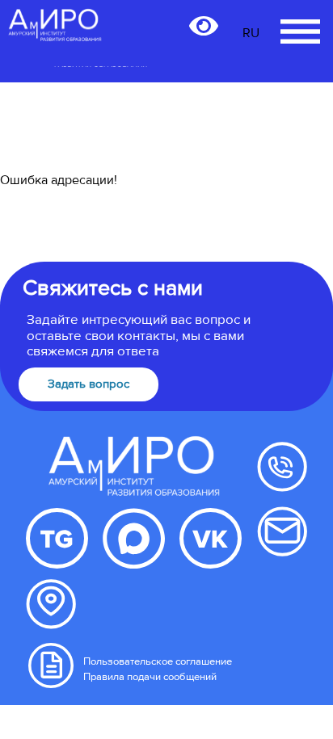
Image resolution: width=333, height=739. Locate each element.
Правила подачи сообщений (150, 676)
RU (250, 33)
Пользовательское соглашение (157, 661)
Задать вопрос (88, 384)
